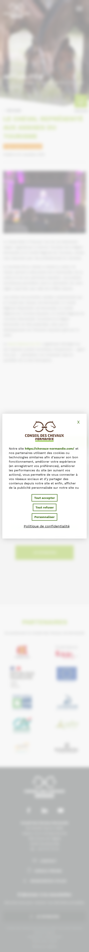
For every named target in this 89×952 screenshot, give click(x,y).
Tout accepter (44, 498)
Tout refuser (44, 507)
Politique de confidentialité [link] (47, 526)
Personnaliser (44, 517)
